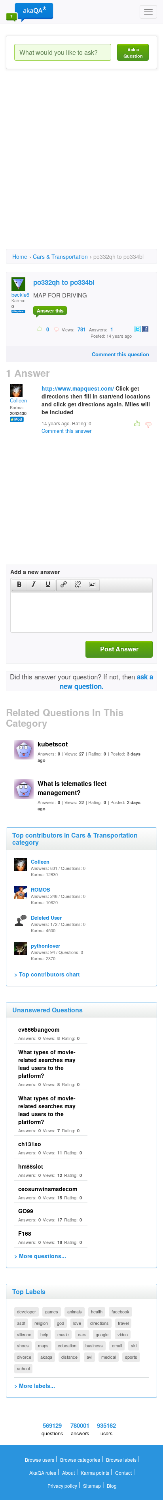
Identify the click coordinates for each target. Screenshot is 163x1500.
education (67, 1345)
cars (82, 1334)
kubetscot (53, 743)
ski (133, 1345)
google (102, 1334)
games (51, 1311)
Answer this (50, 310)
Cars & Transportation (60, 256)
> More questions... (40, 1256)
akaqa (46, 1357)
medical (108, 1357)
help (44, 1334)
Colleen (18, 400)
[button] (19, 585)
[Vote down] (56, 329)
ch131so (29, 1144)
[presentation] (19, 585)
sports (131, 1357)
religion (41, 1323)
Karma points (95, 1472)
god (60, 1323)
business (94, 1345)
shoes (23, 1345)
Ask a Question (133, 53)
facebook (120, 1311)
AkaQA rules (42, 1472)
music (63, 1334)
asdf (21, 1323)
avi (89, 1357)
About (68, 1472)
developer (26, 1311)
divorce (24, 1357)
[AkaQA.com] (29, 12)
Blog (112, 1485)
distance (69, 1357)
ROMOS (40, 889)
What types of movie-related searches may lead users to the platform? (47, 1063)
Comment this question (120, 354)
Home (19, 256)
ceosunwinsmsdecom (47, 1189)
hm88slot (30, 1166)
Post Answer (119, 648)
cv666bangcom (38, 1029)
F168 (24, 1233)
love (77, 1323)
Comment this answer (66, 430)
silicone (24, 1334)
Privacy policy (62, 1485)
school (23, 1368)
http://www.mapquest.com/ (78, 388)
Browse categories (80, 1459)
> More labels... (34, 1386)
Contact (123, 1472)
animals (74, 1311)
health (96, 1311)
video (123, 1334)
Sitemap (92, 1485)
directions (99, 1323)
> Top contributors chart (47, 974)
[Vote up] (39, 329)
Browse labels (121, 1459)
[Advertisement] (81, 166)
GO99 (25, 1211)
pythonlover (45, 945)
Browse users (39, 1459)
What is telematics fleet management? (72, 788)
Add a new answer (35, 572)
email (117, 1345)
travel (123, 1323)
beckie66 (21, 294)
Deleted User (46, 917)
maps (43, 1345)
